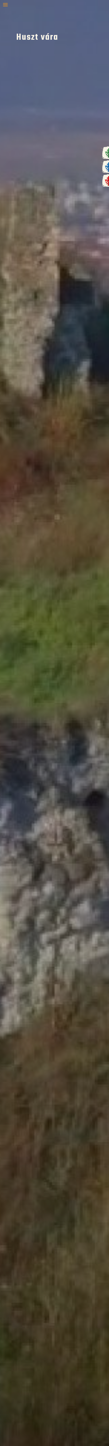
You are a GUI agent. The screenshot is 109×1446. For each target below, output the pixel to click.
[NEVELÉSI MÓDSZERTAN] (103, 179)
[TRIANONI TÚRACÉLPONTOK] (103, 151)
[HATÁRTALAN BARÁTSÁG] (103, 165)
